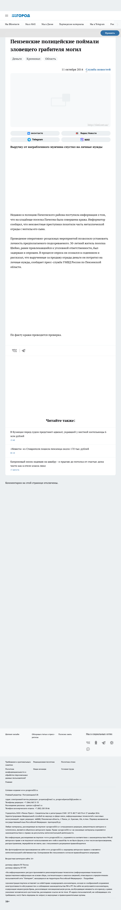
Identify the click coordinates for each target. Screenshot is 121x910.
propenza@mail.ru (47, 799)
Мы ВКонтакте (12, 24)
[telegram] (24, 350)
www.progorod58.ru (29, 790)
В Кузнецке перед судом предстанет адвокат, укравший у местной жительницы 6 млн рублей (58, 435)
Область (50, 59)
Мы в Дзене (47, 24)
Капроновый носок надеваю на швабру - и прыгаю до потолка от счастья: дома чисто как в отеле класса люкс (57, 465)
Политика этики (68, 762)
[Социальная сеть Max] (86, 139)
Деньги (17, 59)
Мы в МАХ (30, 24)
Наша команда (39, 769)
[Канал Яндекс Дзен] (112, 743)
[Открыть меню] (6, 15)
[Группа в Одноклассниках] (96, 743)
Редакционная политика (44, 762)
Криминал (33, 59)
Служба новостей (98, 69)
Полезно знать (65, 734)
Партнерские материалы (71, 24)
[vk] (14, 350)
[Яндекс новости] (86, 133)
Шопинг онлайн (12, 734)
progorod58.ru (53, 826)
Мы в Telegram (97, 24)
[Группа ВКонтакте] (35, 133)
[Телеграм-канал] (35, 139)
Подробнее (88, 878)
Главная (8, 782)
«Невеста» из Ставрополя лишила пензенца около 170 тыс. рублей (49, 450)
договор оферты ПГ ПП (15, 868)
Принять (110, 33)
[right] (117, 24)
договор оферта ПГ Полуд (17, 865)
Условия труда (67, 769)
